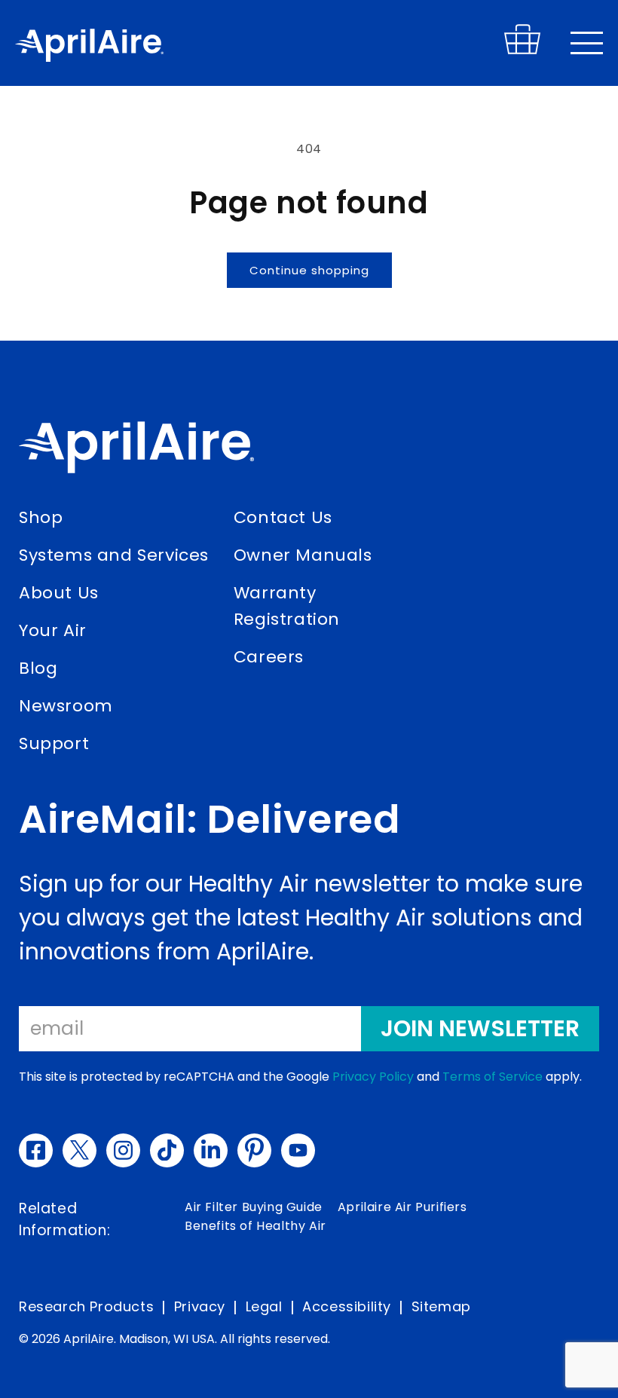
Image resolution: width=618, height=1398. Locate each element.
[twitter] (79, 1150)
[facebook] (36, 1150)
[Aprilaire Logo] (136, 451)
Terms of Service (492, 1076)
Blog (38, 668)
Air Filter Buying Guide (254, 1207)
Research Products (86, 1306)
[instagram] (123, 1150)
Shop (41, 517)
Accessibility (346, 1306)
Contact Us (283, 517)
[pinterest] (254, 1150)
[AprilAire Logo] (89, 47)
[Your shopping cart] (522, 51)
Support (54, 743)
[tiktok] (167, 1150)
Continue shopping (309, 270)
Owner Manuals (303, 555)
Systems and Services (114, 555)
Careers (269, 656)
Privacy (199, 1306)
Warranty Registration (287, 606)
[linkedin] (211, 1150)
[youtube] (298, 1150)
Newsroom (66, 705)
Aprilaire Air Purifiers (402, 1207)
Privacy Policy (373, 1076)
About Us (59, 592)
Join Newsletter (480, 1028)
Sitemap (441, 1306)
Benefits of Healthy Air (255, 1225)
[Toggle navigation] (587, 43)
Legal (264, 1306)
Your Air (53, 630)
